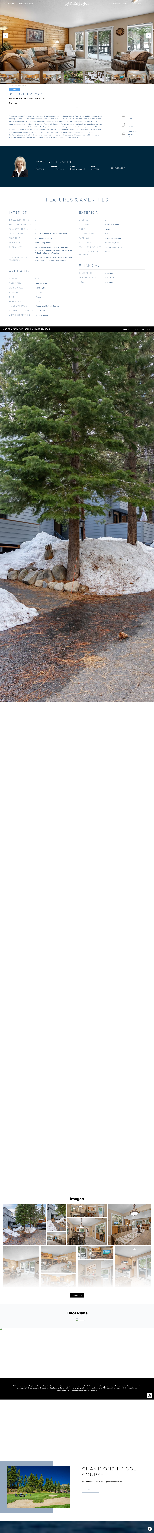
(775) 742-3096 (57, 169)
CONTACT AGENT (118, 168)
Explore (90, 1489)
